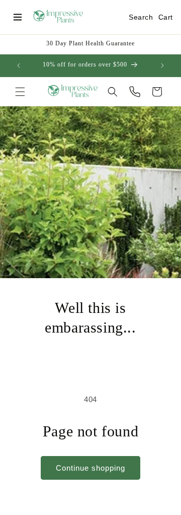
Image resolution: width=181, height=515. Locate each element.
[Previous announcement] (19, 65)
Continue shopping (90, 468)
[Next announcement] (162, 65)
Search (141, 17)
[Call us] (135, 92)
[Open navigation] (17, 17)
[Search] (113, 92)
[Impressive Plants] (58, 17)
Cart (165, 17)
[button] (20, 92)
